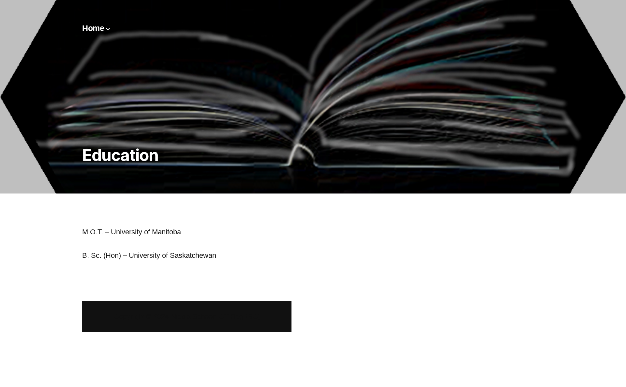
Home (93, 28)
